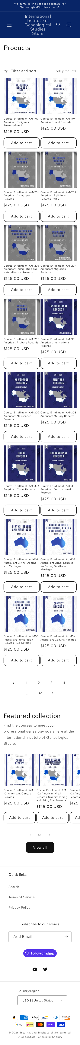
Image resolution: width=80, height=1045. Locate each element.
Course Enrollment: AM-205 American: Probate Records (21, 341)
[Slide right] (50, 835)
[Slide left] (30, 835)
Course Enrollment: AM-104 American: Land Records (58, 120)
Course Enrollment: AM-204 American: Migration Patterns (58, 269)
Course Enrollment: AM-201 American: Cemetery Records (21, 196)
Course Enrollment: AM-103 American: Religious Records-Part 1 (21, 122)
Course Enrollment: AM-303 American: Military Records (58, 414)
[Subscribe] (66, 936)
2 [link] (39, 682)
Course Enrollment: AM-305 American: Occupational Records (58, 489)
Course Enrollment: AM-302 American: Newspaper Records (21, 416)
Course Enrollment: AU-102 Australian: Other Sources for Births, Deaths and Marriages (58, 564)
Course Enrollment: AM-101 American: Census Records (19, 793)
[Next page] (53, 693)
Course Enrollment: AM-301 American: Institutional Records (58, 342)
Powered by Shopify (49, 1037)
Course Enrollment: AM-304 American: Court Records (21, 488)
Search (14, 886)
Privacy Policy (19, 907)
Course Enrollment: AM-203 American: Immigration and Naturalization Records (21, 269)
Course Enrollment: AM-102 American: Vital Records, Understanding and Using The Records (51, 795)
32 (40, 693)
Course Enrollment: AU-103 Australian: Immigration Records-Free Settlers (21, 640)
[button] (9, 25)
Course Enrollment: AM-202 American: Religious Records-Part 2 (58, 196)
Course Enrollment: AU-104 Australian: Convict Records (58, 638)
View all (40, 847)
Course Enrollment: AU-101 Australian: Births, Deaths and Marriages (21, 563)
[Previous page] (13, 683)
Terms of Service (22, 897)
